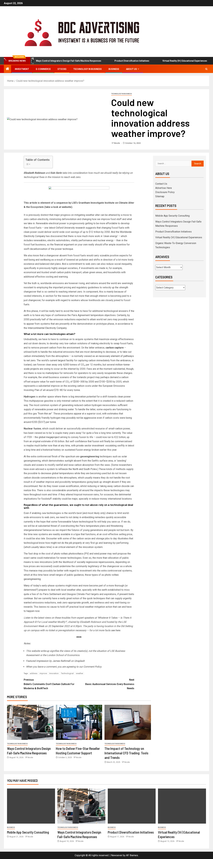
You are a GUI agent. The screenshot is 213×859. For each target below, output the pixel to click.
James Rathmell (61, 660)
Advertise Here (163, 187)
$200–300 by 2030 (83, 381)
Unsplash (79, 660)
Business (114, 69)
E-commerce (43, 69)
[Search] (206, 69)
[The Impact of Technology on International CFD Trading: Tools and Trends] (127, 722)
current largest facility (61, 360)
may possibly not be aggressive (78, 417)
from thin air (44, 413)
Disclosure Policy (165, 192)
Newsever (116, 855)
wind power (100, 553)
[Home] (7, 69)
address (33, 673)
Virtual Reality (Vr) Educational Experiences (172, 61)
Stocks (62, 69)
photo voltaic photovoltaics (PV (71, 553)
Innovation (54, 673)
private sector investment (90, 445)
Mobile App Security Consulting (172, 215)
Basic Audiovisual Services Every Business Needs (109, 684)
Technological (67, 673)
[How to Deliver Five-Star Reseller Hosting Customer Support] (79, 722)
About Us (131, 69)
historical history (52, 449)
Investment (22, 69)
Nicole (117, 143)
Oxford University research (70, 227)
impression (42, 660)
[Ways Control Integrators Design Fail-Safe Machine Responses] (30, 722)
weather (79, 673)
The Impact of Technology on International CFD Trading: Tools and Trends (126, 753)
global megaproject (49, 437)
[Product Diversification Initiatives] (132, 806)
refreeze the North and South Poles (77, 469)
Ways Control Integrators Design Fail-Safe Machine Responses (56, 61)
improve (43, 673)
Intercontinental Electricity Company (47, 328)
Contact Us (161, 183)
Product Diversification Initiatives (119, 61)
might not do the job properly (66, 542)
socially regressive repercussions (95, 562)
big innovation (78, 396)
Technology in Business (87, 69)
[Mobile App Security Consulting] (31, 806)
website (66, 207)
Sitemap (159, 196)
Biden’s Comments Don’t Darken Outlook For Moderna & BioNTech (49, 684)
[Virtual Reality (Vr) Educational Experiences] (182, 806)
